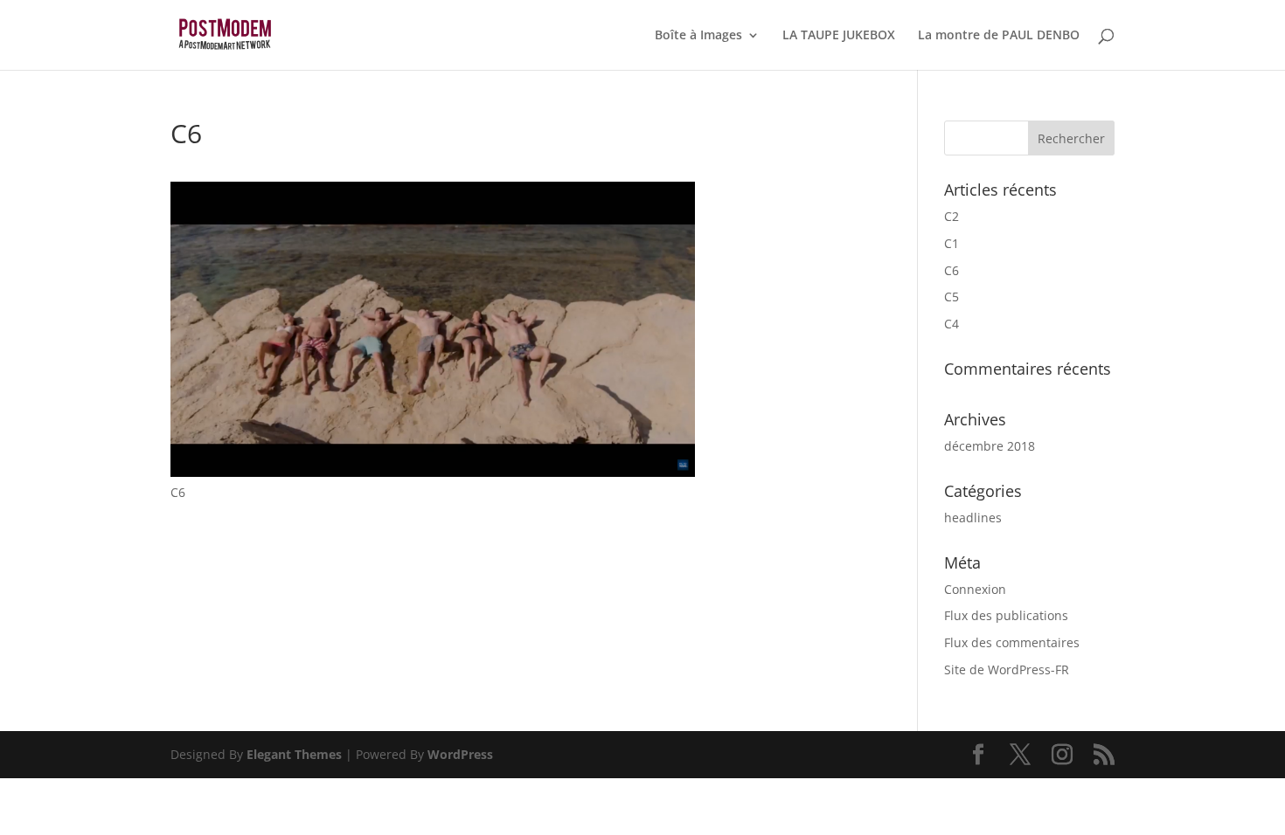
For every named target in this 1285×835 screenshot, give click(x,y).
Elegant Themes (294, 754)
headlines (973, 517)
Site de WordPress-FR (1006, 669)
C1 (951, 243)
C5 (951, 296)
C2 (951, 216)
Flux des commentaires (1012, 642)
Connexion (975, 589)
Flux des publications (1006, 615)
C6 (951, 270)
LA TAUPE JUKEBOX (838, 36)
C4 (951, 323)
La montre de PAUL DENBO (999, 36)
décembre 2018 (989, 446)
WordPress (460, 754)
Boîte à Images (698, 36)
